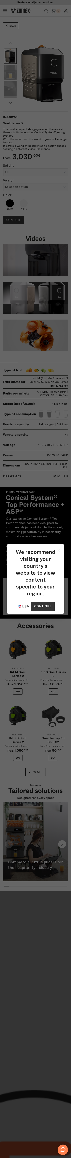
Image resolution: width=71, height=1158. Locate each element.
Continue (42, 606)
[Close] (59, 549)
